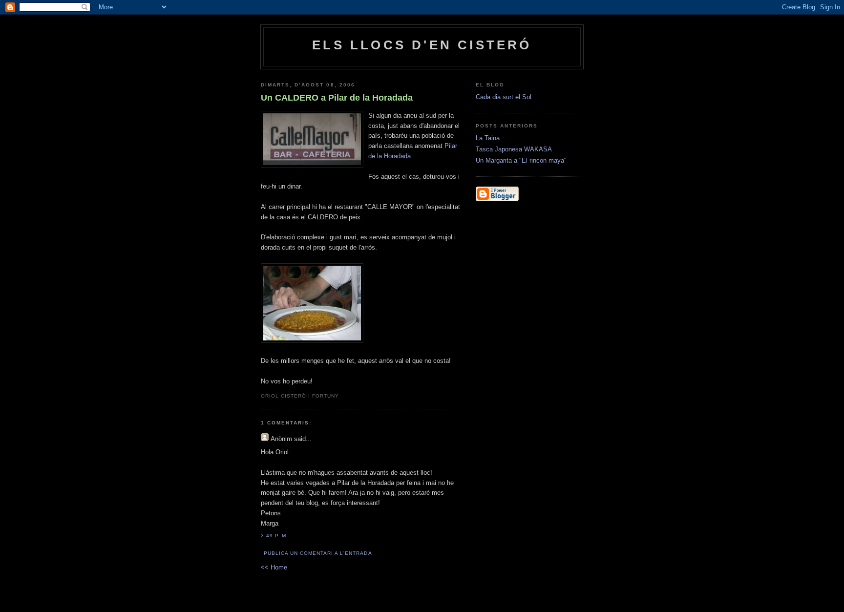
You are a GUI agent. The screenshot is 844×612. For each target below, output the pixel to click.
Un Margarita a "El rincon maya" (521, 160)
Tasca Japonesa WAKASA (514, 149)
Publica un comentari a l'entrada (318, 553)
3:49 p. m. (274, 535)
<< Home (274, 567)
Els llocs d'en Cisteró (421, 45)
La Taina (488, 138)
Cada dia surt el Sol (503, 97)
